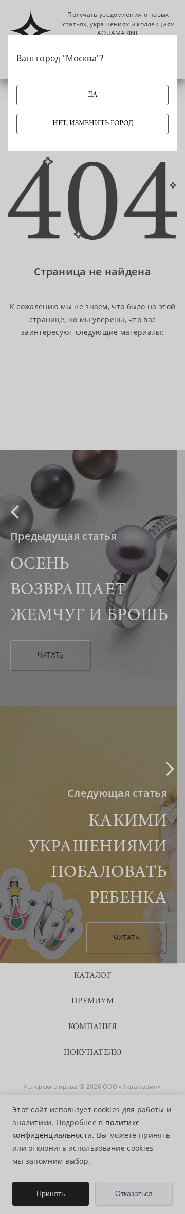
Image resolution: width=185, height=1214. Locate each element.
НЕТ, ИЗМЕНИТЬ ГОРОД (92, 123)
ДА (93, 95)
